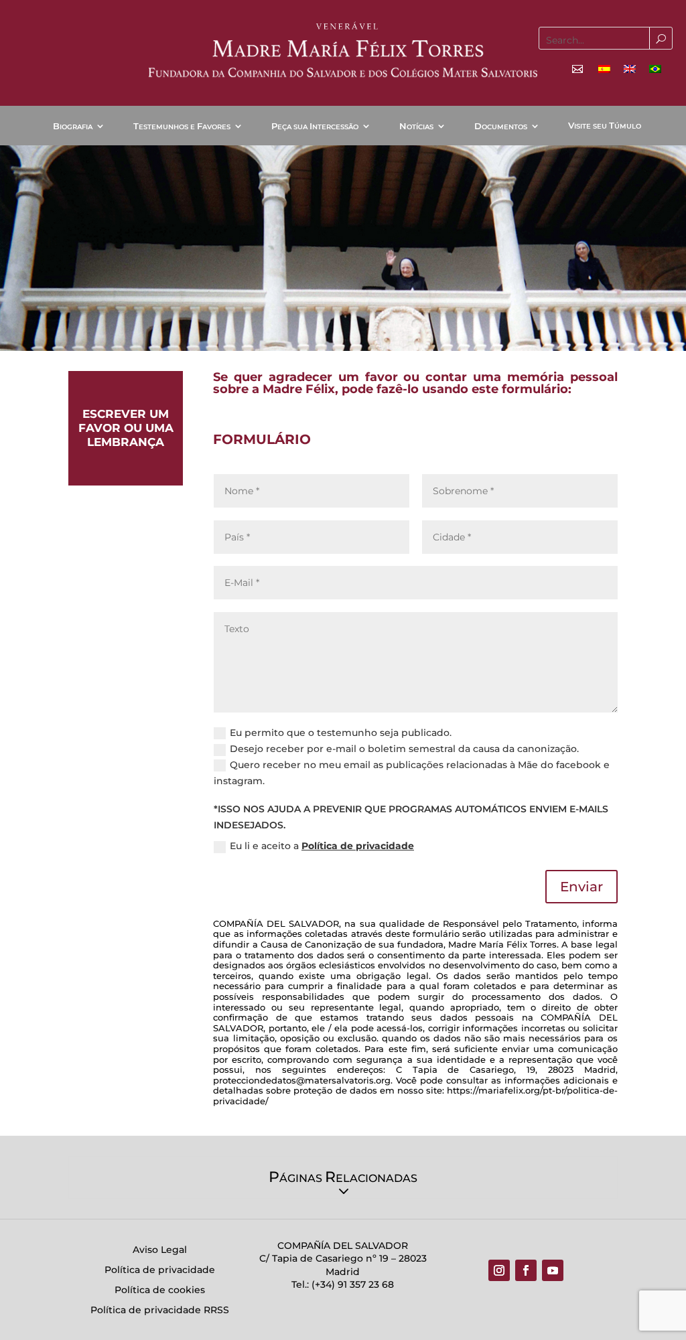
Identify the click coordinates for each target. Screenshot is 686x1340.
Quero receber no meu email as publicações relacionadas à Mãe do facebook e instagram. (412, 773)
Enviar (581, 887)
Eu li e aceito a (322, 846)
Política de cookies (160, 1290)
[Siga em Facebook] (526, 1270)
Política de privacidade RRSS (159, 1310)
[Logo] (343, 50)
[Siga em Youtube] (552, 1270)
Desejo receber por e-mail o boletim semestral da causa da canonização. (404, 749)
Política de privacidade (357, 846)
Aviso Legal (160, 1250)
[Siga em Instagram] (499, 1270)
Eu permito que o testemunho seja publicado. (341, 733)
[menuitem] (604, 68)
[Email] (577, 69)
